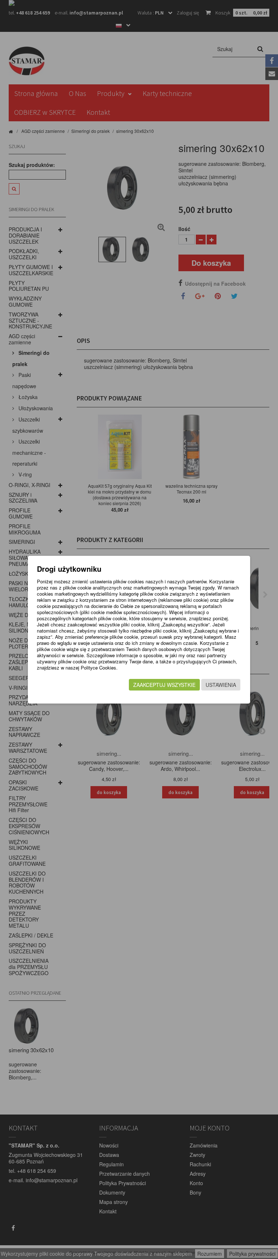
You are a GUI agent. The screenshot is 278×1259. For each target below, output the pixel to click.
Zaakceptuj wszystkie (164, 684)
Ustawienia (221, 684)
